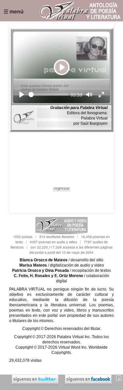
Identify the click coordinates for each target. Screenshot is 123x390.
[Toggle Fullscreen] (101, 94)
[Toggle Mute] (89, 94)
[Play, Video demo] (21, 94)
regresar (61, 188)
